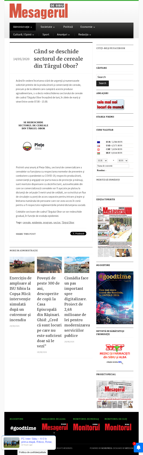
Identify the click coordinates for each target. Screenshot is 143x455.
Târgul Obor (68, 222)
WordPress (106, 448)
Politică (68, 26)
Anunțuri (62, 34)
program (47, 222)
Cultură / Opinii (22, 34)
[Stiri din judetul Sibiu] (39, 10)
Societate (46, 26)
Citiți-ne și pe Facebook (110, 48)
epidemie (37, 222)
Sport (46, 34)
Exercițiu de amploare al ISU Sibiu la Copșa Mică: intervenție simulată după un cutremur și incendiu (21, 299)
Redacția (83, 34)
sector (56, 222)
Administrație (21, 26)
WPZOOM (129, 448)
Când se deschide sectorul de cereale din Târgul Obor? (58, 58)
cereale (27, 222)
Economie (86, 26)
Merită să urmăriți (108, 180)
